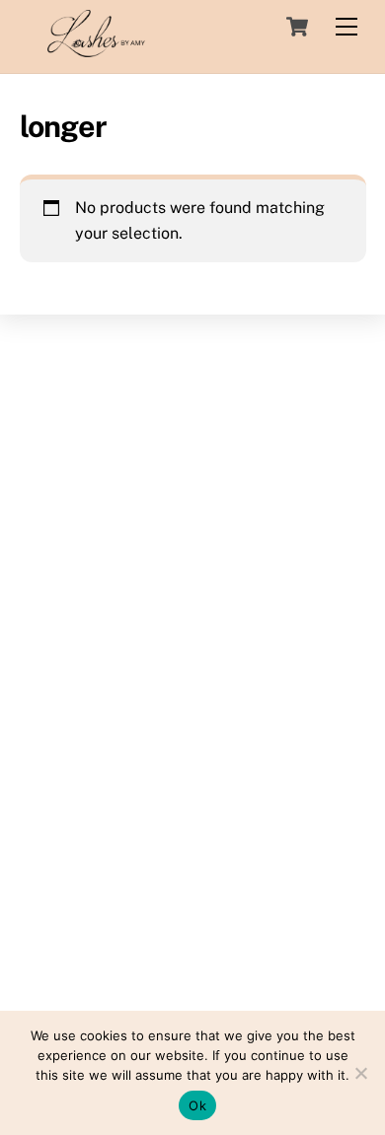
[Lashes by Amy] (96, 48)
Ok (197, 1105)
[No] (360, 1073)
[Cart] (297, 26)
